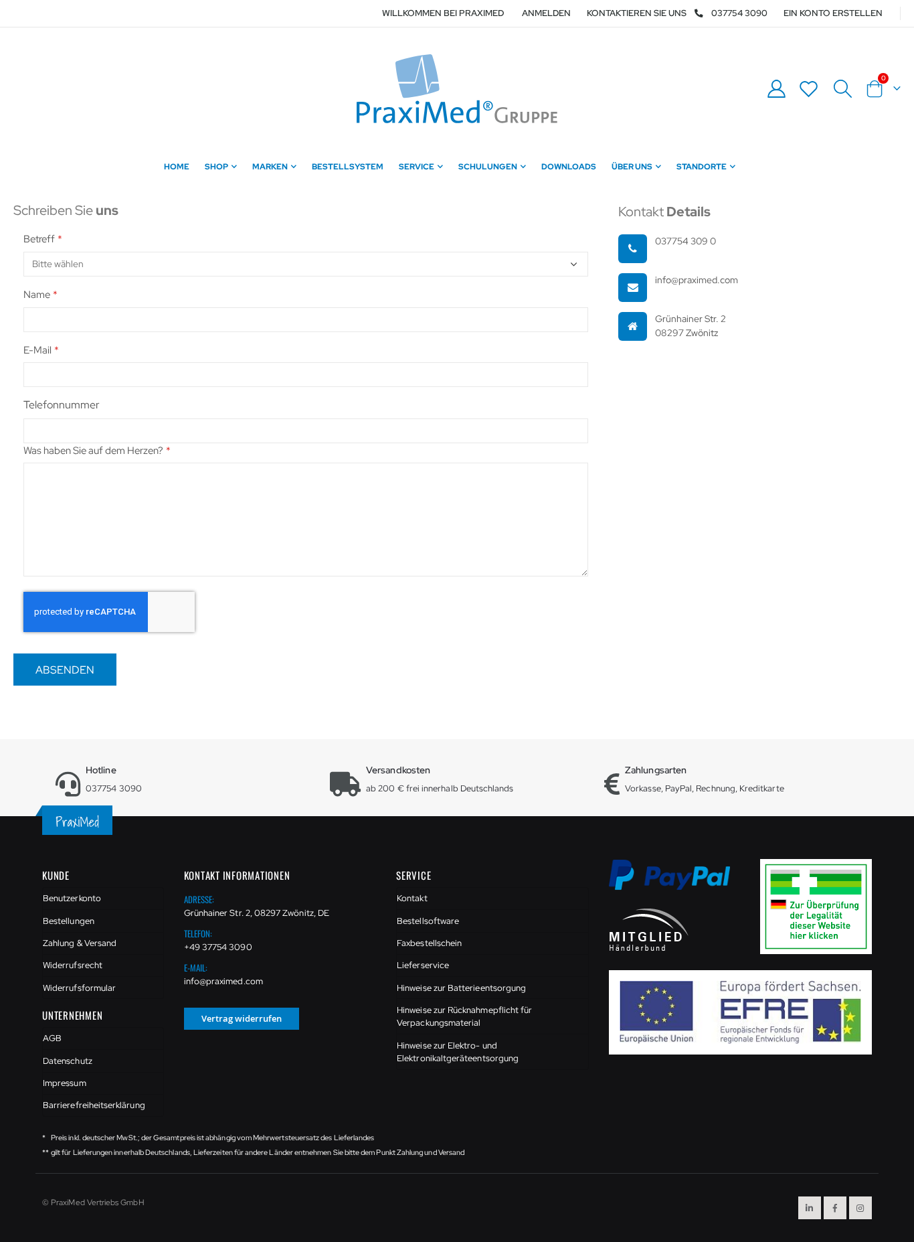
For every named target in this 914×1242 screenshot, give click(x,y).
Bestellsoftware (428, 921)
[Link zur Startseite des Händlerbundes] (649, 928)
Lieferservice (423, 965)
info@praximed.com (223, 981)
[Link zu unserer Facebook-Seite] (835, 1207)
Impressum (64, 1083)
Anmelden (546, 13)
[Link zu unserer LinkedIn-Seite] (809, 1207)
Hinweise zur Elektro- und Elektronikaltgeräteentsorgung (458, 1052)
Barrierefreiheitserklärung (94, 1105)
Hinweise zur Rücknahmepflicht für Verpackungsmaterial (464, 1016)
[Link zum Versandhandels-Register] (821, 905)
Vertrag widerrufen (241, 1018)
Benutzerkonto (72, 898)
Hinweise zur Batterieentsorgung (461, 988)
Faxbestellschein (429, 943)
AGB (52, 1038)
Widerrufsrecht (72, 965)
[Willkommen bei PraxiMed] (457, 88)
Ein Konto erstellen (833, 13)
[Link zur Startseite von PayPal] (678, 882)
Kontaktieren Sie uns (637, 13)
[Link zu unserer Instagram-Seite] (860, 1207)
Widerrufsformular (79, 988)
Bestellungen (68, 921)
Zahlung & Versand (79, 943)
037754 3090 (739, 13)
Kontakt (412, 898)
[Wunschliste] (809, 89)
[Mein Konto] (776, 89)
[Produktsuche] (842, 89)
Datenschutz (67, 1061)
